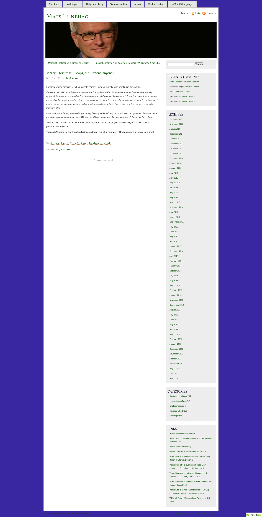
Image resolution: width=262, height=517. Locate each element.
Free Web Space (209, 514)
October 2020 (175, 163)
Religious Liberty (94, 4)
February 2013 (175, 290)
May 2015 (173, 236)
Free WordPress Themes (189, 514)
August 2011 (174, 368)
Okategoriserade (176, 406)
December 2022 (176, 148)
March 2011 (174, 378)
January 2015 (175, 246)
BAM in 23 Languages (182, 4)
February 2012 (175, 339)
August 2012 (174, 310)
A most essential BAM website (182, 433)
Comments (210, 13)
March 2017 (174, 202)
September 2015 (176, 222)
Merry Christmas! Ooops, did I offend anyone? (80, 72)
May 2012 (173, 324)
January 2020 (175, 168)
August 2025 (174, 129)
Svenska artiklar (118, 4)
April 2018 (173, 188)
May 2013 (173, 281)
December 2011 (176, 349)
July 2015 (173, 227)
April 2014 (173, 256)
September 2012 (176, 305)
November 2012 (176, 300)
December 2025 (176, 119)
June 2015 (174, 232)
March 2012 (174, 334)
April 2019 (173, 178)
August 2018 (174, 183)
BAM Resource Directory (180, 447)
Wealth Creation (156, 4)
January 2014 (175, 266)
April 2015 (173, 241)
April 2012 (173, 329)
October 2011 (175, 359)
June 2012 (174, 319)
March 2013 (174, 285)
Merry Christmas (78, 143)
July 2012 (173, 315)
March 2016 (174, 217)
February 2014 (175, 261)
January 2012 (175, 344)
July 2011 (173, 373)
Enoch (172, 91)
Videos (137, 4)
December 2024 (176, 134)
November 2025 (176, 124)
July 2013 (173, 276)
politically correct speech (99, 143)
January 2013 (175, 295)
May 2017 (173, 197)
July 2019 (173, 173)
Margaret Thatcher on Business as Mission (68, 63)
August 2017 (174, 192)
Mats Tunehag (67, 15)
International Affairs (177, 401)
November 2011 (176, 354)
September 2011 (176, 363)
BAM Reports (72, 4)
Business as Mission (178, 396)
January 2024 (175, 139)
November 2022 (176, 153)
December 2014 (176, 251)
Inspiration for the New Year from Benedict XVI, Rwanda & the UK (127, 63)
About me (54, 4)
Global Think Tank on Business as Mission (187, 451)
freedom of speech (60, 143)
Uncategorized (175, 416)
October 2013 (175, 271)
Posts (197, 13)
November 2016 (176, 207)
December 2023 (176, 144)
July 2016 (173, 212)
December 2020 (176, 158)
